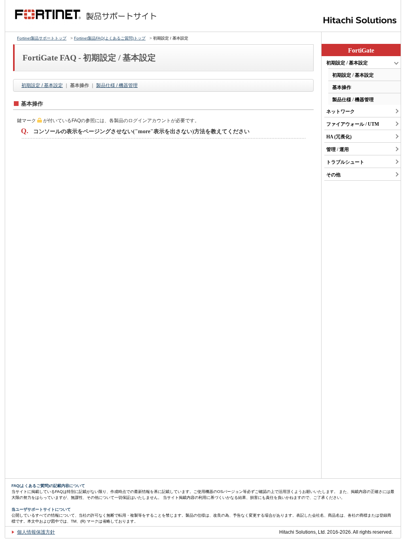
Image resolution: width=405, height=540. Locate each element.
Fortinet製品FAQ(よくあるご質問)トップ (110, 38)
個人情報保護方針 (36, 532)
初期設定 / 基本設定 (42, 85)
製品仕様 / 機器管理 (117, 85)
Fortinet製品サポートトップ (41, 38)
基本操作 (341, 87)
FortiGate (361, 50)
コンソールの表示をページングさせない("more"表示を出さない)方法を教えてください (141, 131)
